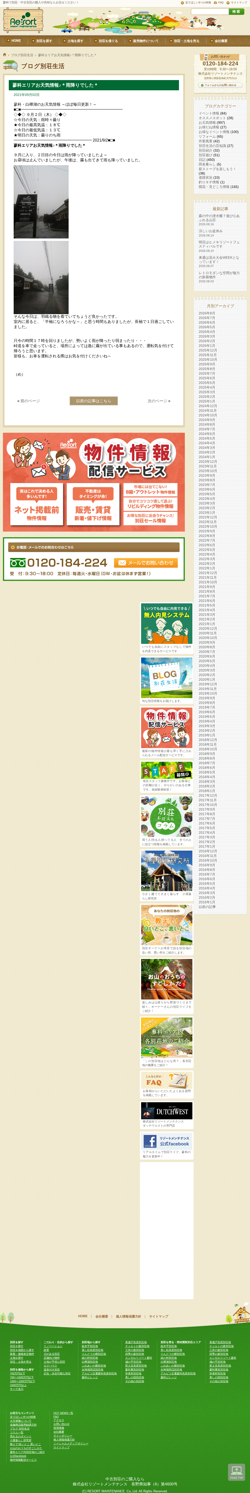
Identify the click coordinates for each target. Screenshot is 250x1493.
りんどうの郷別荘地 (94, 1353)
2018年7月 (207, 763)
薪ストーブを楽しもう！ (217, 169)
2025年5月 (207, 383)
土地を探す (16, 1357)
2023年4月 (207, 499)
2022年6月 (207, 545)
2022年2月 (207, 564)
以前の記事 (207, 907)
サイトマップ (239, 2)
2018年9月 (207, 754)
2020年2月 (207, 675)
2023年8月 (207, 480)
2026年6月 (207, 322)
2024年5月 (207, 438)
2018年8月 (207, 758)
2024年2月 (207, 452)
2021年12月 (208, 573)
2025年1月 (207, 401)
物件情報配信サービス (23, 1459)
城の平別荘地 (133, 1361)
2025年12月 (208, 350)
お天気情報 (207, 122)
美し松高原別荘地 (92, 1350)
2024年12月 (208, 406)
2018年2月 (207, 786)
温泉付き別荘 (52, 1369)
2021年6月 (207, 601)
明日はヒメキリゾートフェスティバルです (219, 246)
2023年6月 (207, 489)
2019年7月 (207, 707)
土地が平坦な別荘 (54, 1361)
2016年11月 (208, 856)
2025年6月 (207, 378)
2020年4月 (207, 666)
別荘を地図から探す (22, 1350)
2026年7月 (207, 318)
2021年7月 (207, 596)
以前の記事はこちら (93, 401)
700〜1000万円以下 (22, 1377)
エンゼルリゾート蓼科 (138, 1357)
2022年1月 (207, 568)
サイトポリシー (62, 1435)
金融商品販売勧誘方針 (23, 1424)
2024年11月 (208, 410)
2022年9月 (207, 531)
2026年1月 (207, 346)
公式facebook (18, 1455)
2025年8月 (207, 369)
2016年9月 (207, 865)
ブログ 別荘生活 (20, 1428)
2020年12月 (208, 628)
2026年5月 (207, 327)
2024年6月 (207, 434)
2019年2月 (207, 730)
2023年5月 (207, 494)
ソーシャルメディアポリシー (70, 1443)
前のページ (30, 401)
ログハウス (50, 1365)
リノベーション (53, 1346)
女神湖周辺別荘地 (92, 1369)
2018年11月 (208, 744)
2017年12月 (208, 795)
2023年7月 (207, 485)
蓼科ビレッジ (90, 1377)
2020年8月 (207, 647)
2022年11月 (208, 522)
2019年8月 (207, 703)
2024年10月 (208, 415)
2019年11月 (208, 689)
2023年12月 (208, 461)
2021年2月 (207, 619)
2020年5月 (207, 661)
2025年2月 (207, 397)
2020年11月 (208, 633)
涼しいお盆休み (211, 233)
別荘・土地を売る (20, 1361)
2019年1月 (207, 735)
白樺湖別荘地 (90, 1361)
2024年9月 (207, 420)
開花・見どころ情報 (214, 187)
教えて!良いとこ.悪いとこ (25, 1444)
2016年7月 (207, 874)
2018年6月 (207, 768)
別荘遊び (205, 155)
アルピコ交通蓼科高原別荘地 (99, 1373)
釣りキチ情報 (209, 182)
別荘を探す (16, 1346)
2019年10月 (208, 693)
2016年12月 (208, 851)
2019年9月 (207, 698)
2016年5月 (207, 884)
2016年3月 (207, 893)
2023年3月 (207, 503)
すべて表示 (16, 1389)
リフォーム (207, 136)
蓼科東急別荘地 (134, 1369)
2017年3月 (207, 837)
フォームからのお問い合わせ (220, 85)
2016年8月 (207, 870)
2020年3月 (207, 670)
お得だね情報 (209, 127)
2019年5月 (207, 717)
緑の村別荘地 (90, 1357)
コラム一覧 (16, 1432)
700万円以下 (17, 1373)
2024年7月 (207, 429)
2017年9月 (207, 809)
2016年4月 (207, 888)
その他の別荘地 (134, 1381)
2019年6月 (207, 712)
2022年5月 (207, 550)
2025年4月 (207, 387)
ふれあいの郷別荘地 (94, 1365)
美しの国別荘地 (134, 1377)
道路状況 (205, 177)
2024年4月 (207, 443)
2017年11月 (208, 800)
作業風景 (205, 141)
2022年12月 (208, 517)
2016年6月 (207, 879)
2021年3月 (207, 615)
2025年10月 (208, 359)
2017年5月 (207, 828)
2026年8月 (207, 313)
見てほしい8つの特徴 (198, 2)
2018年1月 (207, 791)
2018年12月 (208, 740)
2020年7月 (207, 652)
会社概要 (101, 1316)
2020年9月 (207, 642)
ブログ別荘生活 (22, 55)
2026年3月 (207, 336)
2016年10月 (208, 860)
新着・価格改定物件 (22, 1353)
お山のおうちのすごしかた (26, 1448)
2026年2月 (207, 341)
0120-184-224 (220, 63)
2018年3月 (207, 781)
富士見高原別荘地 (136, 1365)
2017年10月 (208, 805)
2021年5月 (207, 605)
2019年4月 (207, 721)
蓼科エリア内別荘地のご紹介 (27, 1452)
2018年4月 (207, 777)
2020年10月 (208, 638)
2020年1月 (207, 679)
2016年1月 (207, 902)
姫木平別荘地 (90, 1346)
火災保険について (20, 1420)
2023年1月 (207, 513)
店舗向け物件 (52, 1357)
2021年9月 (207, 587)
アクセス (58, 1420)
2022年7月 (207, 540)
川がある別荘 (52, 1353)
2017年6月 (207, 823)
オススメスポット (212, 118)
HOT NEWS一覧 (63, 1412)
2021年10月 (208, 582)
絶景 (46, 1350)
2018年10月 (208, 749)
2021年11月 (208, 577)
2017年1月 (207, 846)
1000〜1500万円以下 (22, 1381)
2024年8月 (207, 424)
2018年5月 (207, 772)
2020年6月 (207, 656)
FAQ (221, 2)
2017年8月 (207, 814)
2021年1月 (207, 624)
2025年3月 (207, 392)
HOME (83, 1316)
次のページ (157, 401)
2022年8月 (207, 536)
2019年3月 (207, 726)
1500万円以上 (18, 1385)
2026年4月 (207, 332)
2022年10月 (208, 526)
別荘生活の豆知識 (212, 146)
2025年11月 (208, 355)
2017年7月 (207, 819)
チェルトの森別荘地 (137, 1346)
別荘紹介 (205, 150)
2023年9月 (207, 475)
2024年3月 (207, 448)
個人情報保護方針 (128, 1316)
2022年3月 (207, 559)
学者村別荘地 (133, 1373)
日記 (202, 160)
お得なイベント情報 (214, 132)
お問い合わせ (61, 1423)
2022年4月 (207, 554)
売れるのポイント (20, 1436)
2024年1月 (207, 457)
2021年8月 (207, 591)
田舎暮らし (207, 164)
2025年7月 (207, 373)
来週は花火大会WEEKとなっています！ (219, 262)
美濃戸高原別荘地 (136, 1342)
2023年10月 (208, 471)
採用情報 (58, 1427)
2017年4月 (207, 832)
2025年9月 (207, 364)
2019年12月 (208, 684)
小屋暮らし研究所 (20, 1440)
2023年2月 (207, 508)
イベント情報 (209, 113)
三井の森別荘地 (134, 1350)
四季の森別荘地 (134, 1353)
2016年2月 (207, 897)
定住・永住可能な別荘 (57, 1373)
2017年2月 (207, 842)
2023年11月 (208, 466)
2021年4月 (207, 610)
